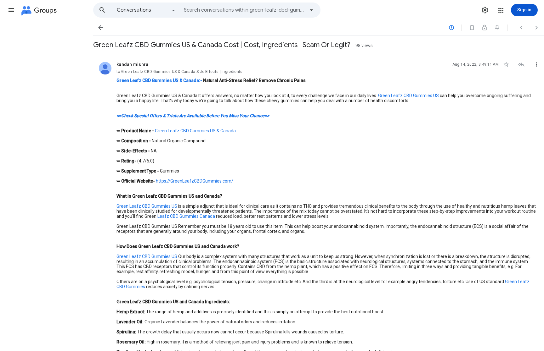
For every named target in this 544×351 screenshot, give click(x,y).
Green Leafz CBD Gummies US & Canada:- (159, 80)
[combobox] (244, 10)
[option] (146, 10)
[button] (11, 10)
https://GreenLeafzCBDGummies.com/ (194, 181)
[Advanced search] (311, 10)
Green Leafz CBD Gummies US (408, 95)
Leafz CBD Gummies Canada (185, 216)
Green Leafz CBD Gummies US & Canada (195, 130)
